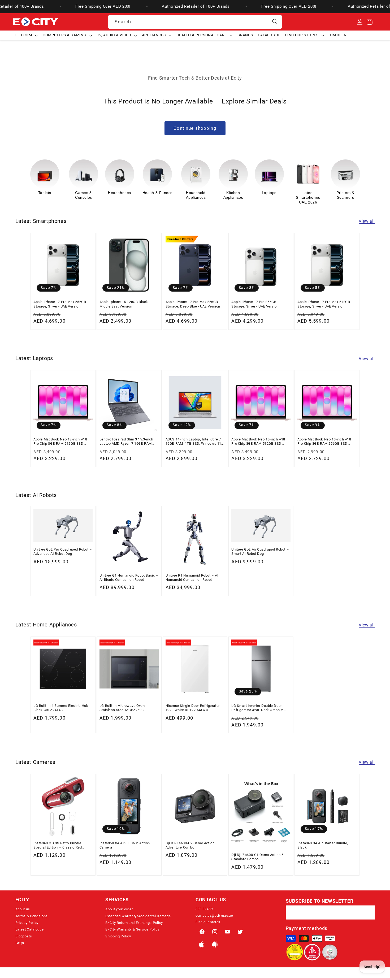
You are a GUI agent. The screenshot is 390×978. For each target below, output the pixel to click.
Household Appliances (158, 195)
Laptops (231, 193)
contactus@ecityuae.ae (214, 916)
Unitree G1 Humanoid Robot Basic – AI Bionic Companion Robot (129, 577)
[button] (26, 35)
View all (367, 221)
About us (22, 909)
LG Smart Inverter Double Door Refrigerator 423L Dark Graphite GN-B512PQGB (257, 708)
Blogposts (23, 936)
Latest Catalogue (29, 929)
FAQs (19, 943)
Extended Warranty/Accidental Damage (138, 916)
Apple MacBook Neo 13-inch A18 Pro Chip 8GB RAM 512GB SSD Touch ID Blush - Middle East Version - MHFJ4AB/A (60, 441)
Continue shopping (195, 128)
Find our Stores (208, 922)
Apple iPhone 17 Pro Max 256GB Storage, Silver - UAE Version (59, 304)
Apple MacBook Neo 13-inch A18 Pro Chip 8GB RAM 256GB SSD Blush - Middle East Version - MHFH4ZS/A (324, 441)
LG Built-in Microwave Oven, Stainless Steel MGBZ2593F (122, 708)
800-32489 (204, 909)
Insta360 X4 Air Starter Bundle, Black (322, 845)
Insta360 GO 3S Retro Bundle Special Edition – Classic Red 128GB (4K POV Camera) (57, 845)
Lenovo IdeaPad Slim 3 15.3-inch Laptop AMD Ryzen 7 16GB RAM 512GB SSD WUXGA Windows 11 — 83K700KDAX (128, 441)
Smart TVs (343, 193)
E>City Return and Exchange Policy (134, 923)
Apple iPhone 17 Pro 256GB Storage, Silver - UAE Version (254, 304)
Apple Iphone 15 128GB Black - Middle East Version (124, 304)
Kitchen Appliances (196, 195)
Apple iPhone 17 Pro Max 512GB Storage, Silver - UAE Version (323, 304)
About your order (119, 909)
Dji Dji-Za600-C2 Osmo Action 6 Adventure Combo (192, 845)
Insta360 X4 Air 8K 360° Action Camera (124, 845)
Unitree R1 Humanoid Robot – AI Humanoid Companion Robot (192, 577)
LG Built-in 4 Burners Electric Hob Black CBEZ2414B (60, 708)
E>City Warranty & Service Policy (132, 929)
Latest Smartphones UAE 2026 (270, 197)
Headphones (82, 193)
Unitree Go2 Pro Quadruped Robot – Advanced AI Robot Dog (62, 551)
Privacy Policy (27, 923)
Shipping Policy (118, 936)
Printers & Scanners (308, 195)
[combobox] (195, 22)
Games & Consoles (46, 195)
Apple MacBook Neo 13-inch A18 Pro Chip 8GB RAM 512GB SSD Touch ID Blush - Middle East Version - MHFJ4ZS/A (258, 441)
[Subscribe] (368, 912)
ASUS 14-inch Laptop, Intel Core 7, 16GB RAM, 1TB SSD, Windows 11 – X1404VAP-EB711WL (194, 441)
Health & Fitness (120, 193)
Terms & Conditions (31, 916)
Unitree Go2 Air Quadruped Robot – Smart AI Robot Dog (260, 551)
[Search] (275, 22)
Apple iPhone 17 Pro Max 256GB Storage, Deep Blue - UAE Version (193, 304)
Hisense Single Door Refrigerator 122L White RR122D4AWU (193, 708)
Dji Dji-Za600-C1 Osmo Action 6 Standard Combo (257, 857)
